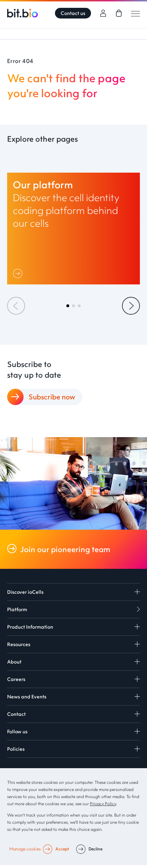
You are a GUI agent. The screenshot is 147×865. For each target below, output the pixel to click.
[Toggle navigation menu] (135, 13)
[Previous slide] (16, 306)
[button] (67, 305)
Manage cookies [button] (25, 848)
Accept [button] (62, 848)
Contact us (73, 13)
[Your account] (103, 13)
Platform (17, 609)
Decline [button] (95, 848)
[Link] (19, 273)
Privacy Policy (103, 803)
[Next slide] (131, 306)
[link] (118, 13)
